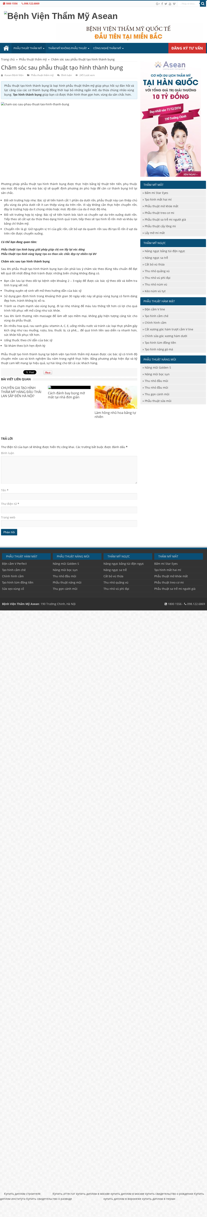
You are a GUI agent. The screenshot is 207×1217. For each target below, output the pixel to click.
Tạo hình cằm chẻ (156, 316)
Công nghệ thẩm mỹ (107, 48)
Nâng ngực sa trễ (156, 258)
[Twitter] (166, 3)
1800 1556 (11, 3)
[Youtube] (170, 3)
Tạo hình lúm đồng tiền (160, 343)
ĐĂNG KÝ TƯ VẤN (187, 48)
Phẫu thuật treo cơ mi (159, 213)
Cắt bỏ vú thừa (155, 264)
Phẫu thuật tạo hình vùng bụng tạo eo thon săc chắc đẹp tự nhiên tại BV (48, 254)
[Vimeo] (174, 3)
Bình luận (66, 75)
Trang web (8, 517)
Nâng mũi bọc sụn (157, 374)
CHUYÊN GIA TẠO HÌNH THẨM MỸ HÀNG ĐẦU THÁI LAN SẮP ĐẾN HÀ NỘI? (21, 392)
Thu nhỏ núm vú (156, 284)
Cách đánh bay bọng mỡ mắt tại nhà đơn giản (66, 395)
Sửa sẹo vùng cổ (13, 589)
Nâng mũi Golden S (158, 367)
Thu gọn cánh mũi (157, 394)
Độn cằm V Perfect (14, 564)
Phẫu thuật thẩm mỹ (28, 48)
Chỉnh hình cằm (155, 323)
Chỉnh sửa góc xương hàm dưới (166, 336)
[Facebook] (162, 3)
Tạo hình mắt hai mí (158, 199)
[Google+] (158, 3)
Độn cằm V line (155, 309)
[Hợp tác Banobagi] (170, 117)
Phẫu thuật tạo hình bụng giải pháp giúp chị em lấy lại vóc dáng (43, 249)
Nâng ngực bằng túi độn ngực (165, 251)
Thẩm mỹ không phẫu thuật (67, 48)
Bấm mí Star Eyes (156, 193)
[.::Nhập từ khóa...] (203, 4)
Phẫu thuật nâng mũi (67, 582)
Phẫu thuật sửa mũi (158, 401)
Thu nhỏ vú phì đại (157, 278)
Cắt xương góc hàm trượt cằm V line (169, 329)
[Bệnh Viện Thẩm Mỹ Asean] (61, 15)
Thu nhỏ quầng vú (157, 271)
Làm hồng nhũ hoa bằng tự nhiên (115, 414)
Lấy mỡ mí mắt (155, 233)
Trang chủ (6, 48)
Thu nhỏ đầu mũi (156, 381)
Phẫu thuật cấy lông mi (160, 226)
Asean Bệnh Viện (13, 75)
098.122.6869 (31, 3)
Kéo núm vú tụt (155, 291)
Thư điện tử (10, 504)
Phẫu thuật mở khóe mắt (161, 206)
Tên (4, 490)
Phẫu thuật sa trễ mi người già (165, 219)
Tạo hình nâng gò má (159, 349)
